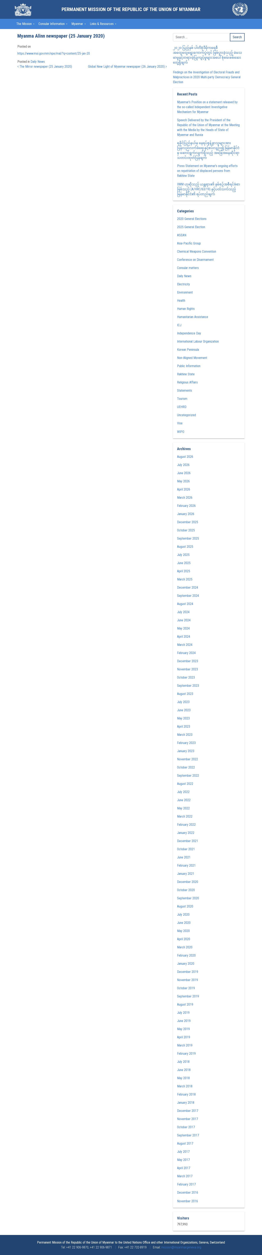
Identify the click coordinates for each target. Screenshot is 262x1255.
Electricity (183, 284)
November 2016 (187, 1201)
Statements (184, 390)
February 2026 (186, 506)
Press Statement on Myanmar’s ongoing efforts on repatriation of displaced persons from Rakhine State (207, 171)
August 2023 (185, 694)
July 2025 (183, 555)
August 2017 (185, 1143)
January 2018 (185, 1103)
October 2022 (186, 767)
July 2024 (183, 612)
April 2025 (183, 571)
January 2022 (185, 833)
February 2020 (186, 955)
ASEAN (181, 235)
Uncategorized (186, 415)
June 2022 (184, 800)
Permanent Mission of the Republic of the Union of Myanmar (131, 9)
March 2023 (184, 735)
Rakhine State (186, 374)
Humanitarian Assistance (192, 317)
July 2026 (183, 465)
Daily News (37, 62)
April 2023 (183, 726)
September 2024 (188, 596)
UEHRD (181, 407)
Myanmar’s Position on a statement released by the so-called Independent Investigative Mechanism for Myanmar (207, 107)
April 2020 (183, 939)
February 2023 (186, 743)
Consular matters (188, 268)
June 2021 (184, 857)
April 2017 (183, 1168)
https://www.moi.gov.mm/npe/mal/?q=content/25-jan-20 (53, 53)
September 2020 (188, 898)
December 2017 (187, 1111)
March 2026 (184, 498)
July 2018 (183, 1062)
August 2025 (185, 547)
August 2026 (185, 457)
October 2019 (186, 988)
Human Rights (186, 309)
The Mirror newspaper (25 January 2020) (45, 66)
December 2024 (187, 587)
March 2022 (184, 816)
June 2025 (184, 563)
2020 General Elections (192, 219)
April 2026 (183, 489)
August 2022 (185, 784)
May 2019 (183, 1029)
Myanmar (77, 24)
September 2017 (188, 1135)
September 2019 (188, 996)
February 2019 (186, 1054)
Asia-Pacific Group (189, 243)
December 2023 (187, 661)
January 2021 (185, 874)
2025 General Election (191, 227)
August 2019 (185, 1004)
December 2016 (187, 1192)
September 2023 (188, 686)
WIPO (180, 432)
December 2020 (187, 882)
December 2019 (187, 972)
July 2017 (183, 1152)
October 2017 (186, 1127)
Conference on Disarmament (195, 260)
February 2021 (186, 865)
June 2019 (184, 1021)
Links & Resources (102, 24)
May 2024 (183, 628)
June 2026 (184, 473)
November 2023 (187, 669)
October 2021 (186, 849)
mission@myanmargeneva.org (181, 1247)
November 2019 (187, 980)
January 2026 (185, 514)
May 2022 (183, 808)
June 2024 (184, 620)
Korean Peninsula (188, 350)
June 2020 (184, 923)
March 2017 (184, 1176)
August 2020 (185, 906)
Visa (179, 423)
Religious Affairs (187, 382)
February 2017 (186, 1184)
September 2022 (188, 776)
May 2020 (183, 931)
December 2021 (187, 841)
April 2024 (183, 637)
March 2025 (184, 579)
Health (181, 301)
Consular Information (52, 24)
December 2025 (187, 522)
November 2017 (187, 1119)
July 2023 (183, 702)
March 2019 (184, 1045)
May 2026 (183, 481)
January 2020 (185, 964)
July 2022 (183, 792)
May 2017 (183, 1160)
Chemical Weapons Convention (196, 251)
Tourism (182, 399)
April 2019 (183, 1037)
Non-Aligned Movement (192, 358)
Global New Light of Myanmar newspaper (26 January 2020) (127, 66)
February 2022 (186, 825)
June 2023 (184, 710)
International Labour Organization (198, 341)
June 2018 (184, 1070)
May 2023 (183, 718)
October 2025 (186, 530)
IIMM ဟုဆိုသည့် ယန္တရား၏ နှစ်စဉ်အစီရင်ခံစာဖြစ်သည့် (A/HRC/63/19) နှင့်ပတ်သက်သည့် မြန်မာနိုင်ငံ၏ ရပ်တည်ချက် (208, 189)
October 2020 (186, 890)
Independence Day (189, 333)
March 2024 (184, 645)
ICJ (179, 325)
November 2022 (187, 759)
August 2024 (185, 604)
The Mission (24, 24)
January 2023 (185, 751)
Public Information (188, 366)
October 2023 (186, 677)
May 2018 (183, 1078)
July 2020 (183, 915)
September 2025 (188, 538)
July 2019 (183, 1013)
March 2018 (184, 1086)
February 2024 (186, 653)
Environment (185, 292)
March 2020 (184, 947)
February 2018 (186, 1094)
